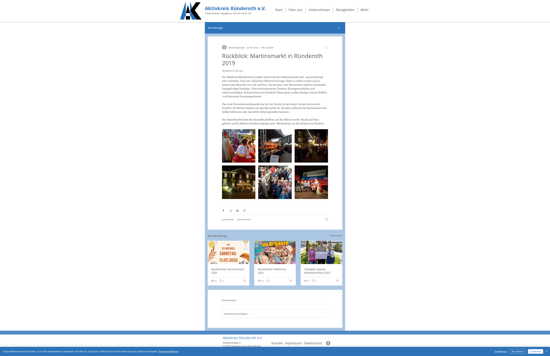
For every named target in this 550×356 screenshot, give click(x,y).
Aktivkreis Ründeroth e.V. (235, 8)
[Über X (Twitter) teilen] (230, 210)
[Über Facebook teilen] (223, 210)
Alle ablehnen (518, 351)
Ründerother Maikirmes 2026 (272, 270)
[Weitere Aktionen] (326, 47)
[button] (338, 28)
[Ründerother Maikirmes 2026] (275, 252)
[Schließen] (546, 351)
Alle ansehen (336, 235)
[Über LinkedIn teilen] (237, 210)
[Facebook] (328, 343)
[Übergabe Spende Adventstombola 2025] (321, 252)
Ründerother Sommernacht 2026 (227, 270)
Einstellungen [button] (501, 351)
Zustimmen (536, 351)
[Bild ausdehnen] (238, 146)
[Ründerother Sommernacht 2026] (228, 252)
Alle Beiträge (215, 27)
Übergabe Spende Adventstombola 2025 (317, 270)
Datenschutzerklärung (168, 351)
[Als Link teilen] (244, 210)
